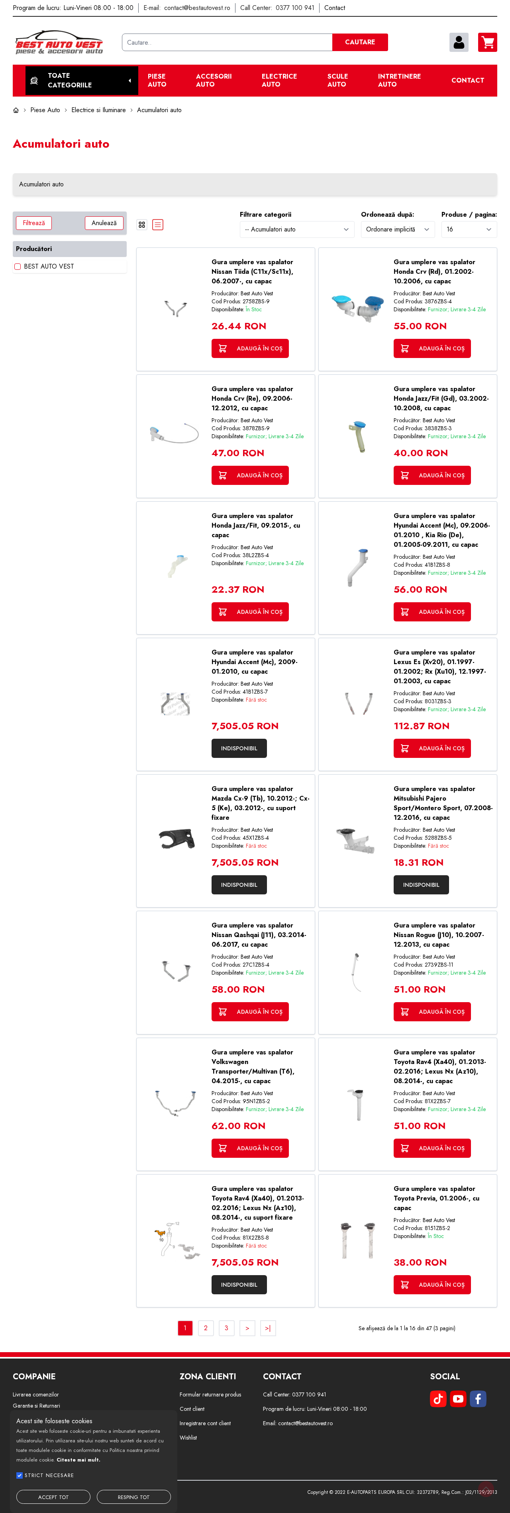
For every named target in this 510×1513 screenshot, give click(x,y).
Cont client (192, 1409)
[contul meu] (459, 42)
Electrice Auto (279, 81)
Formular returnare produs (210, 1394)
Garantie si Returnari (36, 1406)
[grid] (141, 224)
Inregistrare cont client (205, 1423)
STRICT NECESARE (49, 1475)
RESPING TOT (134, 1497)
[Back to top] (486, 1489)
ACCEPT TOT (53, 1497)
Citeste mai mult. (78, 1460)
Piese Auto (157, 81)
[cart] (487, 42)
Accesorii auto (214, 81)
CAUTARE (360, 42)
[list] (157, 224)
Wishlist (188, 1438)
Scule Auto (338, 81)
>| (268, 1328)
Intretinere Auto (399, 81)
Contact (467, 81)
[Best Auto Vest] (64, 42)
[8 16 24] (469, 229)
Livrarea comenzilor (36, 1394)
